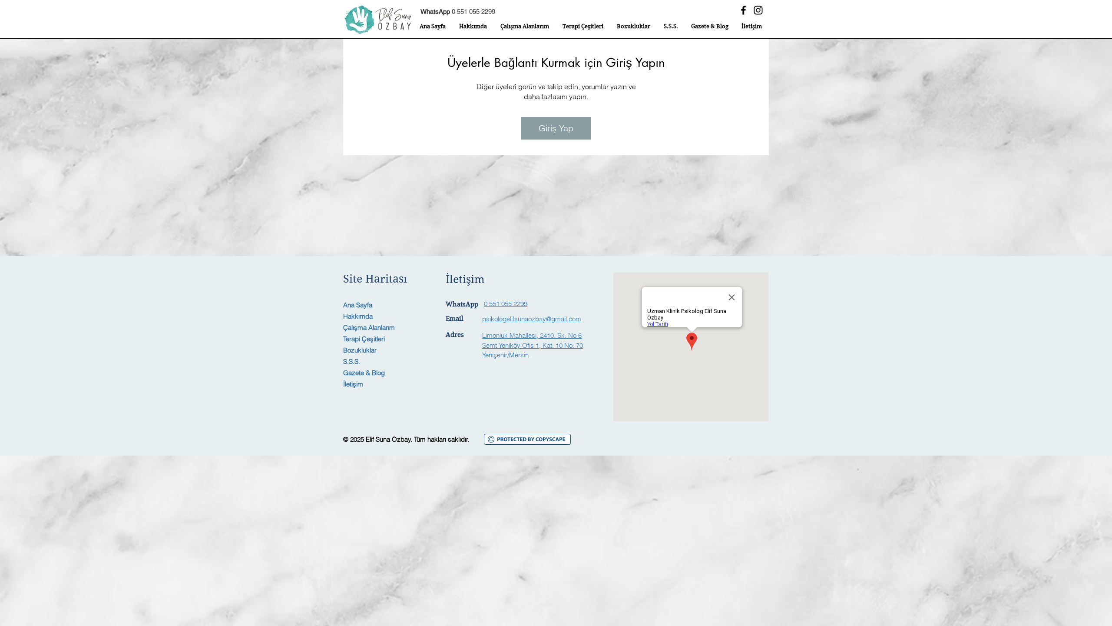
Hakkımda (358, 316)
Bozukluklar (360, 350)
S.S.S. (351, 361)
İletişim (353, 384)
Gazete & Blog (364, 373)
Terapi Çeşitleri (364, 339)
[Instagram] (758, 10)
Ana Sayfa (357, 305)
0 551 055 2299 (457, 11)
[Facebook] (743, 10)
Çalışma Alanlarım (369, 327)
